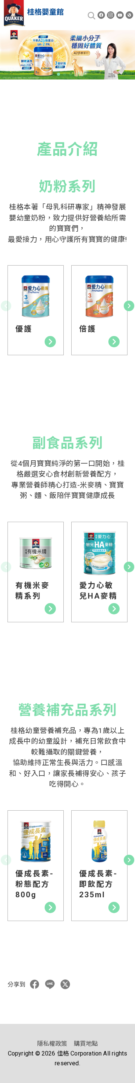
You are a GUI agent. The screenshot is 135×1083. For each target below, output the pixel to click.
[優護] (35, 296)
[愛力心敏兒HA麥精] (99, 553)
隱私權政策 (52, 1043)
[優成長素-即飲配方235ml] (99, 841)
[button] (52, 74)
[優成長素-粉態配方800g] (35, 841)
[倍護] (99, 296)
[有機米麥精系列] (35, 553)
